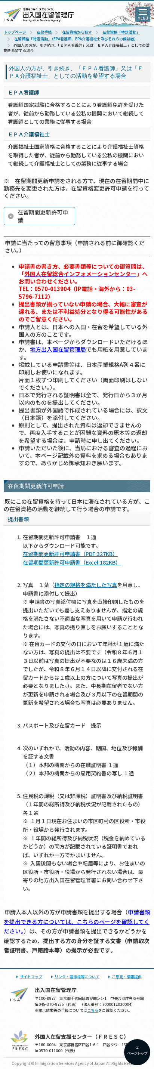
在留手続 (44, 32)
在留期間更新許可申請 (43, 215)
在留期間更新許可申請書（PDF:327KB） (70, 553)
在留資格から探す (77, 32)
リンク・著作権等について (77, 976)
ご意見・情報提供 (127, 976)
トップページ (15, 32)
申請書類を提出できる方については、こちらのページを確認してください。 (77, 921)
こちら (92, 1010)
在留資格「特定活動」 (121, 32)
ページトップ (137, 1053)
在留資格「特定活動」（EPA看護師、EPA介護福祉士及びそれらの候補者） (76, 38)
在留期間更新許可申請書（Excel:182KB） (72, 562)
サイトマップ (31, 976)
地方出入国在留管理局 (58, 349)
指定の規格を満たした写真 (85, 584)
